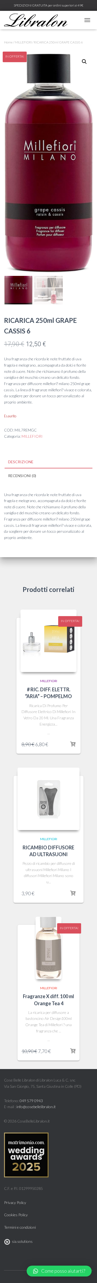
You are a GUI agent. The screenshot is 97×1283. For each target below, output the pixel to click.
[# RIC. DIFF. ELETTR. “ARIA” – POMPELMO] (48, 641)
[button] (59, 1271)
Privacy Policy (15, 1202)
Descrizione (20, 461)
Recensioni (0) (22, 475)
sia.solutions (21, 1241)
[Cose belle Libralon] (37, 20)
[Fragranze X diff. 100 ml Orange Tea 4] (49, 948)
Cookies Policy (16, 1214)
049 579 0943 (31, 1100)
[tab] (48, 462)
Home (8, 42)
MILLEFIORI (23, 42)
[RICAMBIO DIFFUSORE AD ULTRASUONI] (48, 799)
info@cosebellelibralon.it (36, 1106)
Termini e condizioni (20, 1227)
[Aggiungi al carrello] (72, 744)
